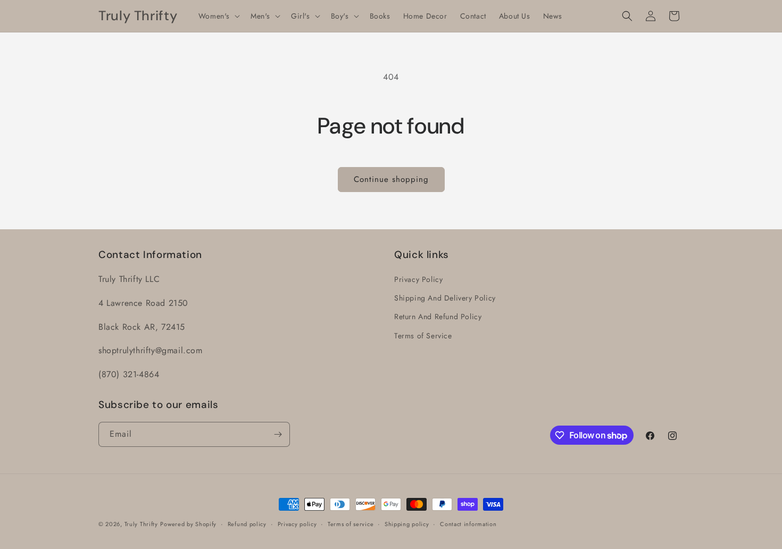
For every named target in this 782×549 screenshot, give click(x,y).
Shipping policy (407, 524)
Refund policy (247, 524)
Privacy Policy (418, 279)
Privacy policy (297, 524)
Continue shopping (391, 179)
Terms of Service (423, 335)
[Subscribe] (277, 434)
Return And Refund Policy (437, 316)
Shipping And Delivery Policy (445, 298)
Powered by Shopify (188, 524)
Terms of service (350, 524)
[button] (218, 16)
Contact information (468, 524)
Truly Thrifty (141, 524)
